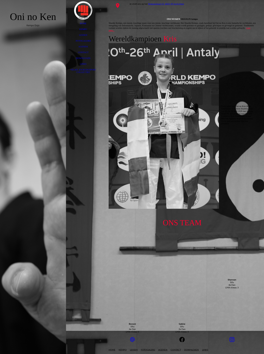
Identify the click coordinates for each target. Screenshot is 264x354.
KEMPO (83, 29)
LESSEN (83, 35)
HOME (83, 23)
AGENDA (83, 46)
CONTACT (83, 52)
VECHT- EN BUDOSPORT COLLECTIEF (83, 71)
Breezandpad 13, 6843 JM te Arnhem (166, 4)
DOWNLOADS (83, 58)
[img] (33, 177)
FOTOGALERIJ (83, 41)
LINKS (83, 64)
